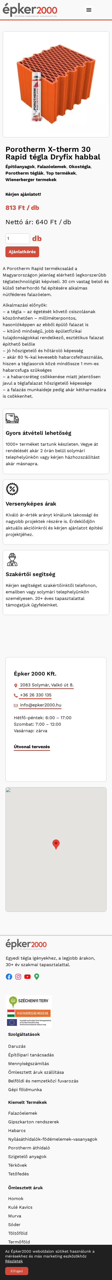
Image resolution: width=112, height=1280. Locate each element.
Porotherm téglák (24, 173)
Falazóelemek (51, 166)
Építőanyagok (20, 166)
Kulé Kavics (20, 1207)
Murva (14, 1215)
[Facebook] (9, 976)
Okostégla (80, 166)
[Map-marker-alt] (36, 976)
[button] (56, 844)
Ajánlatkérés (22, 251)
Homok (15, 1198)
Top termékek (61, 173)
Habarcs (17, 1130)
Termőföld (19, 1241)
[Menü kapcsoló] (89, 10)
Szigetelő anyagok (27, 1156)
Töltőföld (17, 1233)
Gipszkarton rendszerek (33, 1121)
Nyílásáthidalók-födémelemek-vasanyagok (52, 1139)
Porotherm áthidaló (29, 1147)
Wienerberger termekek (31, 179)
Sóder (14, 1224)
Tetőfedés (18, 1173)
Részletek (14, 1261)
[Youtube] (27, 976)
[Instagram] (18, 976)
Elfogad (17, 1271)
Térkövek (17, 1165)
